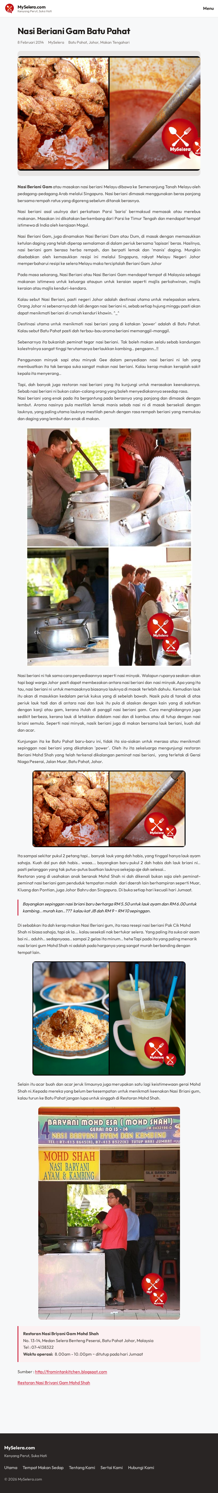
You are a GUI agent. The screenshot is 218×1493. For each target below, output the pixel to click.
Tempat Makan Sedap (43, 1467)
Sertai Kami (111, 1467)
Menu (208, 8)
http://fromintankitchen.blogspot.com (71, 1371)
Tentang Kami (82, 1467)
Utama (10, 1467)
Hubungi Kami (141, 1467)
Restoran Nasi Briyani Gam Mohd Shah (54, 1382)
